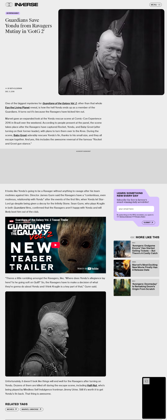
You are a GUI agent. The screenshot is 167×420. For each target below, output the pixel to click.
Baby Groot (20, 135)
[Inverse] (26, 4)
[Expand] (145, 379)
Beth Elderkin (16, 88)
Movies (10, 409)
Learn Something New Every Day (130, 194)
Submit (147, 222)
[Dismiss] (163, 379)
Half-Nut (92, 385)
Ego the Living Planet (17, 107)
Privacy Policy (140, 217)
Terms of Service (126, 217)
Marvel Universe (30, 409)
